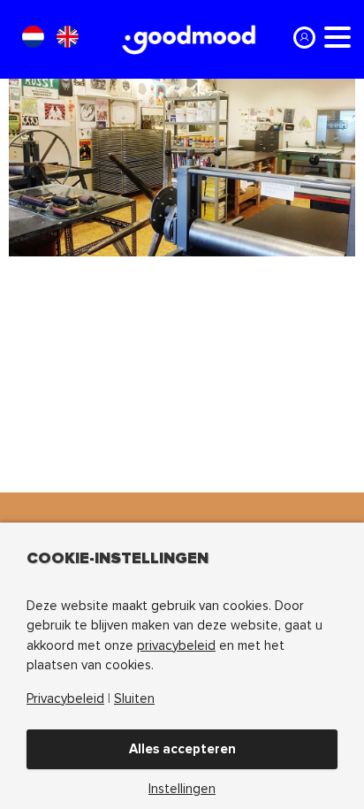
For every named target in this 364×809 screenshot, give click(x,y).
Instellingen (182, 789)
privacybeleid (176, 645)
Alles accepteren (182, 749)
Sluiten (134, 699)
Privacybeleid (65, 699)
